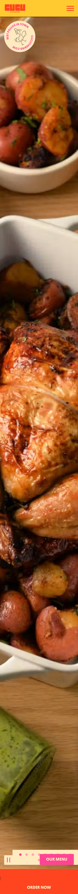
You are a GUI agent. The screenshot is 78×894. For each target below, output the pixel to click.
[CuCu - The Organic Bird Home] (18, 8)
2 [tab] (27, 855)
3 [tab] (33, 855)
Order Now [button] (39, 887)
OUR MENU (56, 859)
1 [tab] (20, 855)
